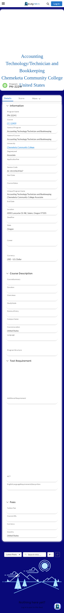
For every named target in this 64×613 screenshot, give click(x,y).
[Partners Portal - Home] (32, 3)
